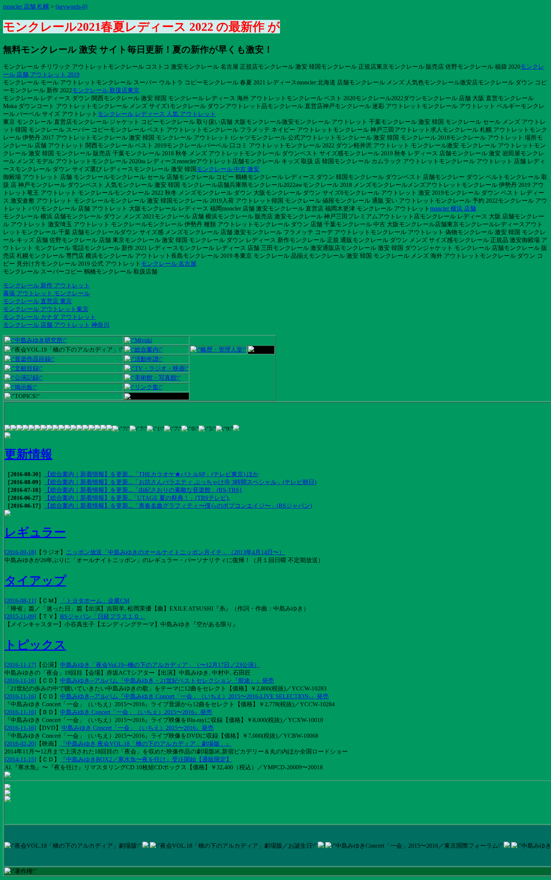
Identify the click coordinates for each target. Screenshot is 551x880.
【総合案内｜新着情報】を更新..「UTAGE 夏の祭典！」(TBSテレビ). (137, 498)
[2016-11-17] (20, 665)
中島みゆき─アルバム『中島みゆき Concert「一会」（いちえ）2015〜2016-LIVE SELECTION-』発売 (194, 696)
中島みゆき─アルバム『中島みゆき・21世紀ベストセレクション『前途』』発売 (167, 680)
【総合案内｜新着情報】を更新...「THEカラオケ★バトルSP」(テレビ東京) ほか (151, 474)
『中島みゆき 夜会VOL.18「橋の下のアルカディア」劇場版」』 (146, 743)
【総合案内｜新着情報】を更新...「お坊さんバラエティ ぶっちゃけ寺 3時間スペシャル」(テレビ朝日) (180, 482)
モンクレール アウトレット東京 (45, 309)
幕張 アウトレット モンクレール (46, 293)
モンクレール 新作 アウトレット (46, 285)
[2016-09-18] (20, 552)
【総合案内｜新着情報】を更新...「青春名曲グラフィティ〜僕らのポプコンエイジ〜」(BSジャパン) (178, 505)
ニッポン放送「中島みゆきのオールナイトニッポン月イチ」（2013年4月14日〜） (175, 552)
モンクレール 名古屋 (168, 263)
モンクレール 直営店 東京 (37, 301)
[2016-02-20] (20, 743)
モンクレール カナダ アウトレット (49, 317)
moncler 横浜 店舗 (453, 208)
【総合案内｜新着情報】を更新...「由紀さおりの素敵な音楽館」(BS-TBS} (143, 490)
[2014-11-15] (20, 759)
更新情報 (28, 454)
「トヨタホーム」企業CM (94, 600)
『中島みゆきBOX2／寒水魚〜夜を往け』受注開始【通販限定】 (146, 759)
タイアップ (35, 580)
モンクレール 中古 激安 (227, 169)
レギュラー (35, 532)
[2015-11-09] (20, 616)
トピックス (35, 644)
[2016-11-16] (20, 680)
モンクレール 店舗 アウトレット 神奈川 (56, 325)
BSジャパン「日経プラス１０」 (102, 616)
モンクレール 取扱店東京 (105, 90)
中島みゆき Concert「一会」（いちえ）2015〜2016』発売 (136, 712)
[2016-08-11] (20, 600)
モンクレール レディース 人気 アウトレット (156, 114)
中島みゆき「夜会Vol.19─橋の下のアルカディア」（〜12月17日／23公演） (160, 665)
